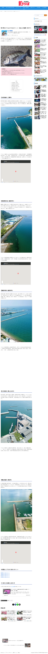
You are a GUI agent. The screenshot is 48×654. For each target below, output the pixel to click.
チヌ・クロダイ (11, 600)
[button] (20, 605)
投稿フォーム (15, 652)
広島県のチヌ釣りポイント (5, 574)
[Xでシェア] (13, 605)
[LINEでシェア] (17, 605)
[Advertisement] (16, 19)
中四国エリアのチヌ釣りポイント (17, 89)
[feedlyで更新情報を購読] (15, 35)
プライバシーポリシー (8, 652)
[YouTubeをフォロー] (14, 35)
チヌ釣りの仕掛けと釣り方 (16, 90)
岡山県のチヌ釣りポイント (5, 575)
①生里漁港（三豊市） (15, 82)
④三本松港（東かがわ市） (16, 86)
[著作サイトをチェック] (8, 35)
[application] (40, 29)
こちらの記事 (12, 586)
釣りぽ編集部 (10, 30)
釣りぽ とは (2, 652)
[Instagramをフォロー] (12, 35)
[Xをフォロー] (9, 35)
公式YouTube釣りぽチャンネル (40, 34)
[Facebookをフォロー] (11, 35)
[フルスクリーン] (45, 32)
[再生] (35, 32)
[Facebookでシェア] (15, 605)
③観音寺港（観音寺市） (15, 85)
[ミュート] (44, 32)
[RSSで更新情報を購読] (17, 35)
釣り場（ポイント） (4, 600)
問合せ (19, 652)
